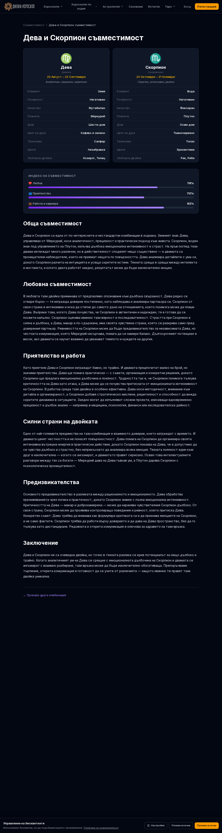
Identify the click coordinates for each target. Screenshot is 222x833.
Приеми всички (206, 825)
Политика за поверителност (101, 827)
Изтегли (154, 6)
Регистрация (206, 6)
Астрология (111, 6)
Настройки (158, 825)
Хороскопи (51, 6)
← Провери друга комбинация (44, 595)
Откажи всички (180, 825)
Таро (168, 6)
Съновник (136, 6)
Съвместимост (33, 25)
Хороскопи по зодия (81, 6)
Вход (187, 6)
